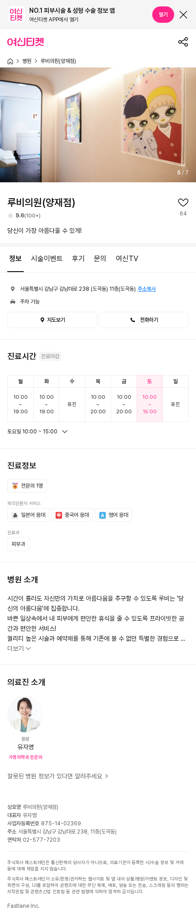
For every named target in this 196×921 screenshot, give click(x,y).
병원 (26, 61)
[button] (144, 320)
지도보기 (56, 320)
